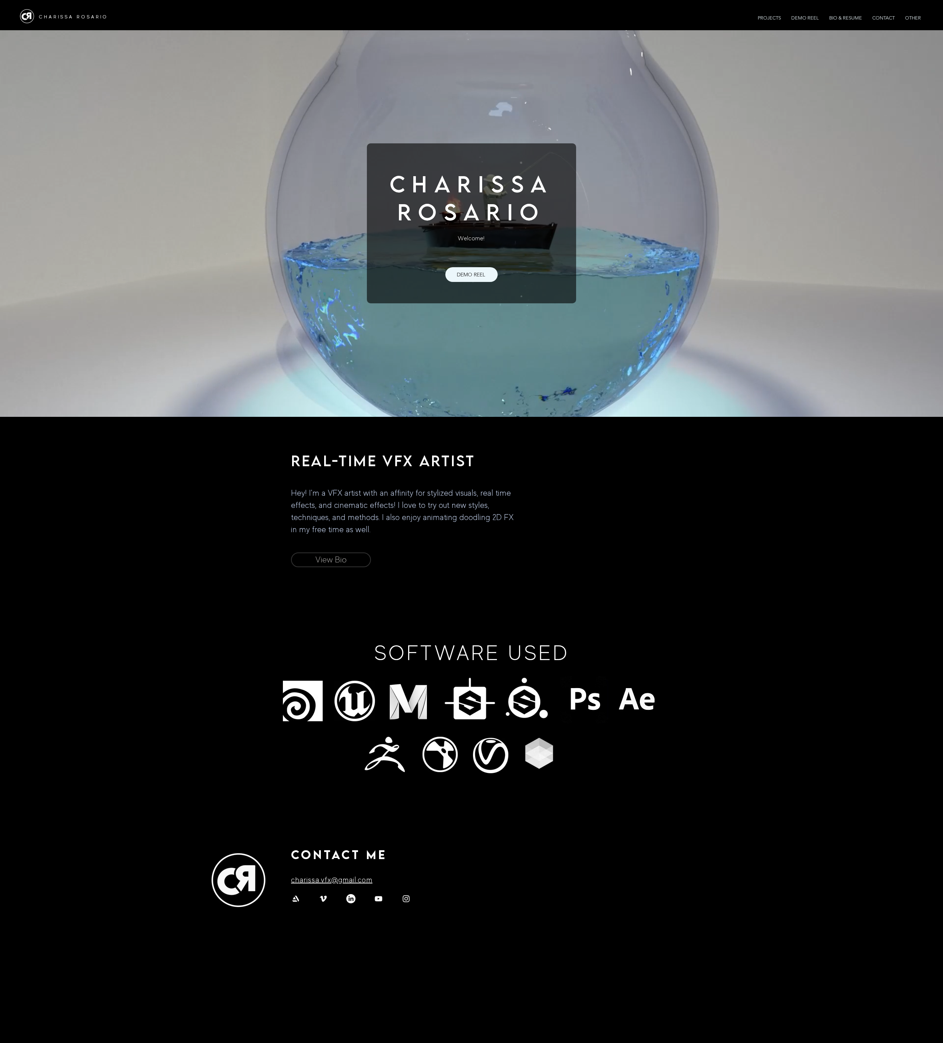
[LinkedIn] (350, 898)
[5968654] (295, 898)
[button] (913, 17)
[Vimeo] (323, 898)
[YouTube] (378, 898)
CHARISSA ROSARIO (73, 17)
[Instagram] (406, 898)
